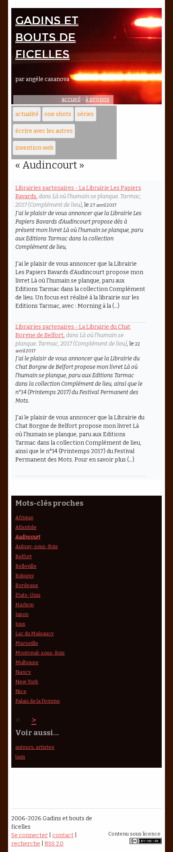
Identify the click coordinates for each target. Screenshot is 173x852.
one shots (57, 114)
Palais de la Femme (37, 701)
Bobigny (24, 576)
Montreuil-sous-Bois (40, 653)
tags (20, 757)
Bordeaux (26, 585)
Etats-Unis (28, 595)
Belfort (23, 556)
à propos (97, 99)
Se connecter (29, 835)
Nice (21, 691)
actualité (27, 114)
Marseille (26, 643)
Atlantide (26, 527)
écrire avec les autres (44, 131)
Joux (20, 624)
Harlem (24, 605)
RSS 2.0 (54, 843)
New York (26, 682)
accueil (71, 99)
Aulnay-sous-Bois (36, 546)
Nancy (23, 672)
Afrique (24, 517)
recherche (25, 843)
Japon (22, 614)
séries (85, 114)
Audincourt (27, 537)
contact (63, 835)
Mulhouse (27, 662)
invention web (34, 147)
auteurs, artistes (34, 747)
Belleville (26, 566)
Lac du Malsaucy (34, 633)
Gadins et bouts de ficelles (46, 37)
